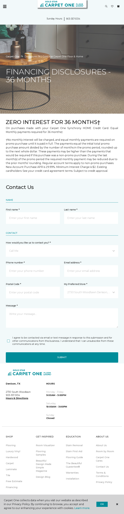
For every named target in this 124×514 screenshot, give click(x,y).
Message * (11, 306)
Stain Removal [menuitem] (74, 445)
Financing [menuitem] (11, 487)
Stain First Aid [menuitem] (74, 451)
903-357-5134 (73, 18)
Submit (62, 357)
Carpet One (12, 56)
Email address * (72, 262)
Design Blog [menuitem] (43, 476)
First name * (13, 210)
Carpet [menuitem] (10, 463)
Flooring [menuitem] (11, 445)
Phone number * (15, 262)
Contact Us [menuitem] (102, 466)
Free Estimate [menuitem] (14, 481)
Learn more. (82, 508)
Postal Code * (13, 284)
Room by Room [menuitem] (105, 451)
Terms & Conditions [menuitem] (102, 474)
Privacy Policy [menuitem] (104, 482)
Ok (102, 504)
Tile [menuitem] (8, 475)
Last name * (70, 210)
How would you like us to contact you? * (28, 243)
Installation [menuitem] (72, 478)
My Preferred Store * (75, 284)
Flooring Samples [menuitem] (41, 453)
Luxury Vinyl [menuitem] (13, 451)
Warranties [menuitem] (72, 472)
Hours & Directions (17, 398)
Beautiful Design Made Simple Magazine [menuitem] (43, 465)
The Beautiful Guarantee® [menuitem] (74, 465)
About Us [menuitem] (101, 445)
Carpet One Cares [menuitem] (102, 459)
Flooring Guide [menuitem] (74, 457)
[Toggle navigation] (5, 6)
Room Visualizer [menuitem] (45, 445)
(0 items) (118, 6)
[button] (106, 6)
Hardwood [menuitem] (12, 457)
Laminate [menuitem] (11, 469)
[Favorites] (112, 6)
